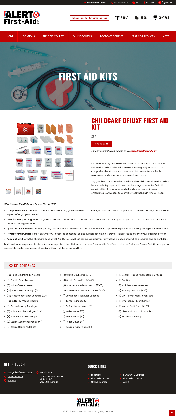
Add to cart (101, 144)
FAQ (137, 2)
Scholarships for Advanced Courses (89, 18)
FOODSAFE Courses (111, 36)
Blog (144, 17)
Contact (164, 17)
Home (10, 36)
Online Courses (82, 36)
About (125, 17)
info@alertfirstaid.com (96, 2)
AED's (166, 36)
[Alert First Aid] (22, 17)
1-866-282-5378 (121, 2)
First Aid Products (143, 36)
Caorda (109, 411)
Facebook (150, 2)
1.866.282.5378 (15, 376)
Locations (28, 36)
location (12, 380)
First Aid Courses (53, 36)
